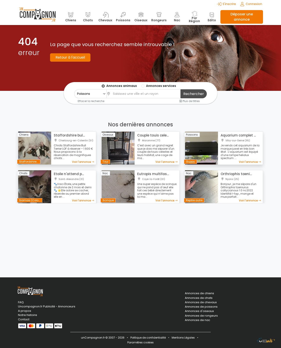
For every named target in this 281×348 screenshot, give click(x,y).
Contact (23, 319)
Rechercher (193, 93)
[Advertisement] (140, 237)
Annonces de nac (197, 320)
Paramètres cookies (140, 342)
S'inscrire (229, 4)
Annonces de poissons (201, 307)
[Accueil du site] (37, 16)
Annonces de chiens (199, 293)
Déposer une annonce (242, 17)
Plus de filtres (191, 101)
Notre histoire (27, 315)
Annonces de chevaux (201, 302)
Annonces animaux (121, 86)
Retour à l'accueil (70, 57)
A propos (24, 311)
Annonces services (161, 86)
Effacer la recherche (91, 101)
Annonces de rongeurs (201, 316)
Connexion (254, 4)
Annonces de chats (199, 298)
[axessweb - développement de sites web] (266, 340)
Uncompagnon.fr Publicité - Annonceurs (46, 306)
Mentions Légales (183, 337)
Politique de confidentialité (148, 337)
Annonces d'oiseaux (199, 311)
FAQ (21, 302)
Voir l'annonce (82, 162)
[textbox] (146, 94)
